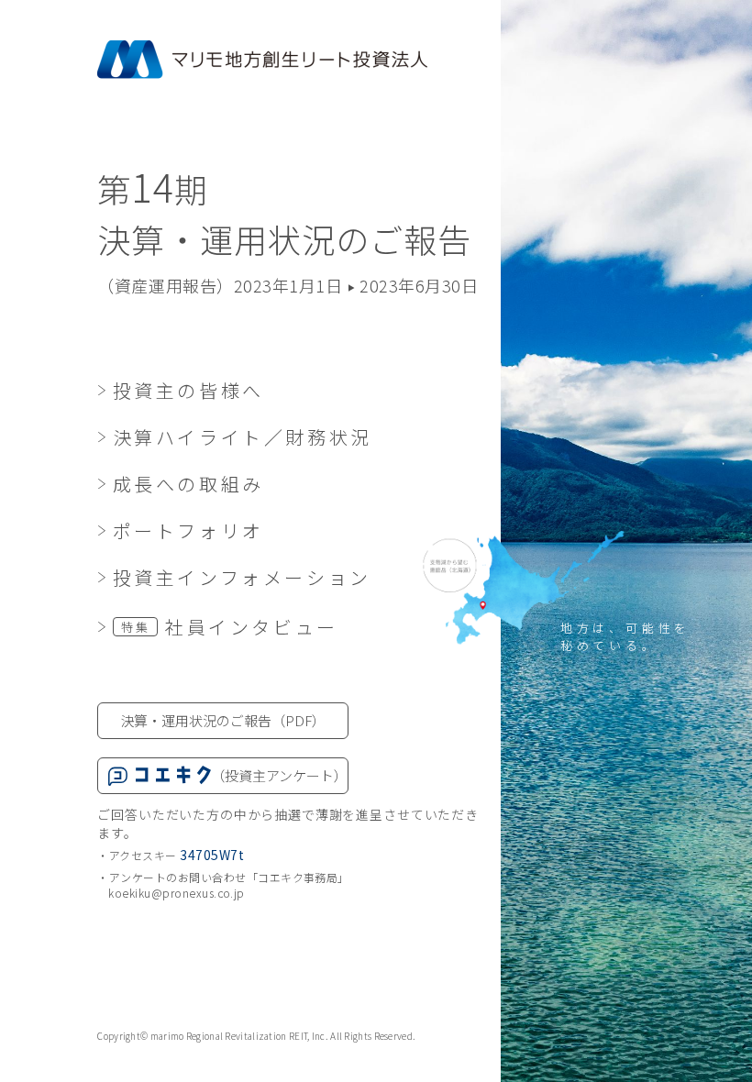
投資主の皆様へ (188, 390)
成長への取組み (188, 483)
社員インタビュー (229, 626)
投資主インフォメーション (241, 577)
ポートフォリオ (188, 530)
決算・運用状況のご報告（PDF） (223, 720)
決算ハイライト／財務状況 (242, 437)
